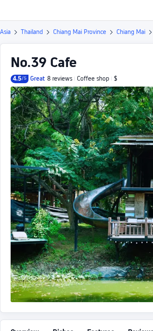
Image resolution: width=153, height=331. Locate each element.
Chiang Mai (130, 31)
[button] (138, 10)
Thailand (32, 31)
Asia (5, 31)
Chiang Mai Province (79, 31)
